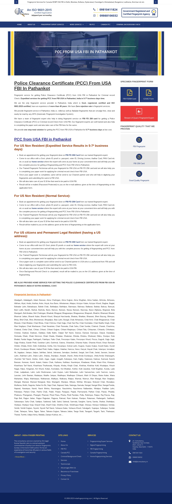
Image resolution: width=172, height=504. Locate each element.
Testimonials (65, 464)
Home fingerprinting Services (101, 456)
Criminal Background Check (128, 24)
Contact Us (21, 30)
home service (38, 162)
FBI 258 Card (139, 163)
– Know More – (19, 457)
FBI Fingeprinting (96, 449)
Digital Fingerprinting (98, 445)
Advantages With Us (68, 468)
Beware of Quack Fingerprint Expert (139, 118)
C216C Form (148, 99)
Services (64, 460)
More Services (76, 24)
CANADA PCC (105, 24)
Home (19, 24)
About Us (31, 24)
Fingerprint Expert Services (52, 24)
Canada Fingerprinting (98, 452)
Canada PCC (65, 452)
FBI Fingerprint (139, 146)
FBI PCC (92, 24)
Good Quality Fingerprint (139, 180)
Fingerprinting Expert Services (101, 441)
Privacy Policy (66, 475)
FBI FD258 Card (129, 99)
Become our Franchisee (70, 471)
